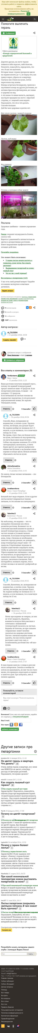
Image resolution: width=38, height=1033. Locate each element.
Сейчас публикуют (7, 981)
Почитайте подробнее (9, 252)
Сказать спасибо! (9, 340)
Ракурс (3, 234)
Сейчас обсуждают (7, 984)
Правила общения (7, 1007)
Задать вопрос (7, 291)
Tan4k (3, 811)
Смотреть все (6, 930)
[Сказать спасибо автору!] (34, 408)
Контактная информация (9, 1016)
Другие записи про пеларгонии (16, 749)
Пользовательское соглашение (12, 1010)
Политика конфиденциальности (12, 1013)
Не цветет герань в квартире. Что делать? (17, 762)
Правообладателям (7, 1019)
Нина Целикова (13, 355)
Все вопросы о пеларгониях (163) (14, 278)
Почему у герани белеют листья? (14, 846)
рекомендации (23, 300)
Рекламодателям (7, 1021)
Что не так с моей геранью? (16, 273)
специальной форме (21, 717)
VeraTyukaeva (12, 376)
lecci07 (3, 900)
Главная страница (7, 978)
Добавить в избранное (15, 360)
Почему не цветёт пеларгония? (18, 813)
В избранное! (10, 33)
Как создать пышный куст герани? (15, 784)
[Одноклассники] (30, 307)
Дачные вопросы (7, 987)
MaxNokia (4, 873)
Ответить (6, 409)
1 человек (28, 355)
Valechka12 (11, 513)
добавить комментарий (10, 729)
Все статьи (5, 1001)
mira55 (3, 779)
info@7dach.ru (12, 973)
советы (15, 300)
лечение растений (6, 300)
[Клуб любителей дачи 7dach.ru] (10, 19)
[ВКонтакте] (27, 307)
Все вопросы (5, 998)
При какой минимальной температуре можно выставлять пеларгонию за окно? (19, 879)
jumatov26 (5, 758)
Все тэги (4, 1004)
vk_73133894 (15, 415)
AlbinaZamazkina (13, 466)
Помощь (4, 990)
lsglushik (4, 842)
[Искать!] (34, 19)
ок (28, 14)
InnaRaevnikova (13, 488)
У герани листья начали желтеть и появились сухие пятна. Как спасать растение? (17, 263)
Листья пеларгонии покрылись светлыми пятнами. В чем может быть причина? (19, 906)
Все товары (5, 993)
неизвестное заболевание (9, 298)
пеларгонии (32, 297)
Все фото (4, 995)
